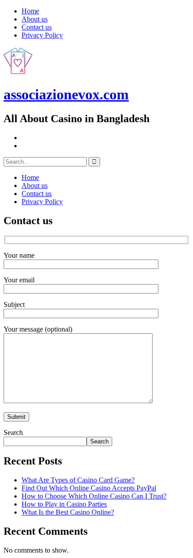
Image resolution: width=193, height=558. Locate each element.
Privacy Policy (42, 35)
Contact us (37, 27)
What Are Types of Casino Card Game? (78, 480)
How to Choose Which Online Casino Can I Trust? (94, 496)
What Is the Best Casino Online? (68, 512)
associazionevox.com (66, 94)
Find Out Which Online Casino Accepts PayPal (89, 488)
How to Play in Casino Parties (64, 504)
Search (13, 432)
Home (30, 11)
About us (35, 19)
